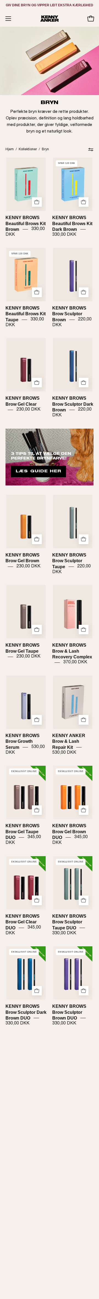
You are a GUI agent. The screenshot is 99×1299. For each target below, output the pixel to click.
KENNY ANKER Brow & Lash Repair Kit (68, 741)
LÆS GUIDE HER (38, 471)
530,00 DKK (64, 753)
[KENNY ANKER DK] (49, 18)
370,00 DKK (75, 662)
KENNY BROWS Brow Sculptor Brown (69, 313)
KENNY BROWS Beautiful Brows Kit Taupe (26, 313)
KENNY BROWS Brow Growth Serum (23, 741)
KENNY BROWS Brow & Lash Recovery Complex (72, 651)
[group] (49, 5)
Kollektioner (28, 149)
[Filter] (91, 149)
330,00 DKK (64, 235)
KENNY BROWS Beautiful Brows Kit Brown (26, 223)
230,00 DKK (28, 410)
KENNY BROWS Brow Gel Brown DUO (69, 831)
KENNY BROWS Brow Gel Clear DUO (23, 922)
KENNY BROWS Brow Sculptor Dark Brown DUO (26, 1012)
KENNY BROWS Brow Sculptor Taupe (69, 560)
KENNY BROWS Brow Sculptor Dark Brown (72, 404)
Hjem (10, 149)
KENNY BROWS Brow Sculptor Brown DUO (69, 1012)
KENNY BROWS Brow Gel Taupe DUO (23, 831)
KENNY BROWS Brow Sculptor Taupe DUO (69, 922)
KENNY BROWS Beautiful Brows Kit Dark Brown (72, 223)
